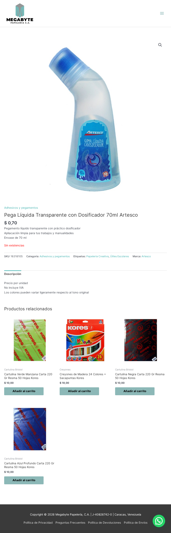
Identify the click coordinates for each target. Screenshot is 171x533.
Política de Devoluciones (104, 522)
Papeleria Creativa (97, 256)
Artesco (146, 256)
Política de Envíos (135, 522)
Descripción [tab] (12, 274)
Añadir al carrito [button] (24, 391)
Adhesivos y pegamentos (21, 207)
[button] (160, 45)
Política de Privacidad (38, 522)
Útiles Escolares (119, 256)
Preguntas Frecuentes (70, 522)
